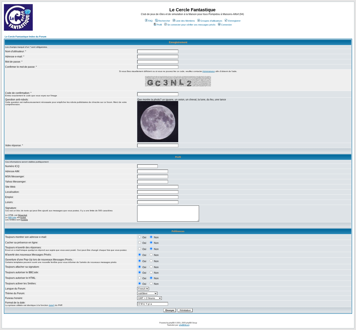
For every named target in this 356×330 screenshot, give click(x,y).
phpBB (171, 323)
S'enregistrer (234, 21)
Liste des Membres (185, 21)
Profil (159, 24)
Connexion (226, 24)
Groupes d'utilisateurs (211, 21)
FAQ (150, 21)
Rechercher (164, 21)
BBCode (12, 217)
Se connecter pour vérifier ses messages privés (191, 24)
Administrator (209, 71)
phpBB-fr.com (184, 325)
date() (51, 305)
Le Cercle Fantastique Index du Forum (25, 36)
